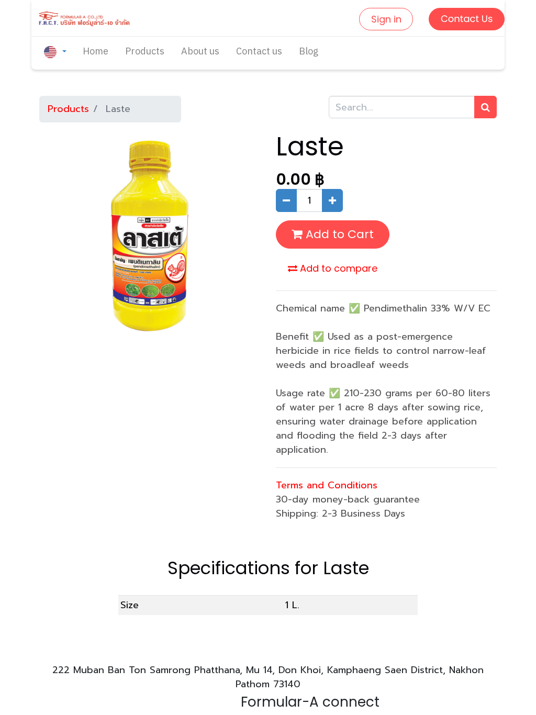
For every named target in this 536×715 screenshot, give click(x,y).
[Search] (485, 107)
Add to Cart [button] (338, 234)
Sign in (386, 19)
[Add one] (332, 200)
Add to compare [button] (337, 268)
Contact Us (467, 19)
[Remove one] (286, 200)
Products (68, 109)
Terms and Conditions (326, 485)
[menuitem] (95, 52)
